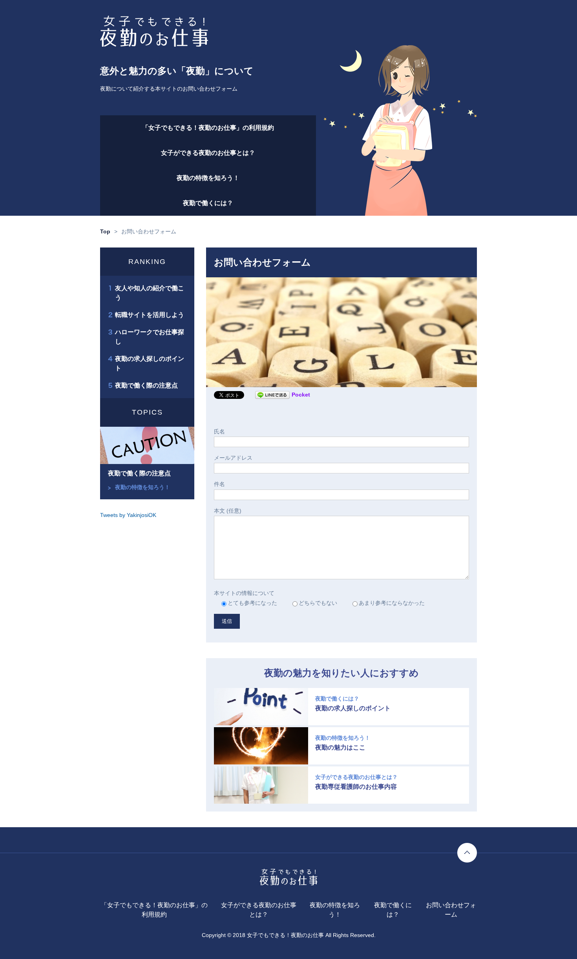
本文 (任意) (227, 511)
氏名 (219, 431)
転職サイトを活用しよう (149, 314)
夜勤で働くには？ (208, 203)
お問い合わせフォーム (451, 910)
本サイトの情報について (244, 593)
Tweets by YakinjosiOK (128, 515)
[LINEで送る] (272, 394)
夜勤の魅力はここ (340, 747)
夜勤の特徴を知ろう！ (208, 178)
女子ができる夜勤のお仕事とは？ (208, 152)
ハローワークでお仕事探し (149, 337)
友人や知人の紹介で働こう (149, 293)
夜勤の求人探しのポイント (353, 708)
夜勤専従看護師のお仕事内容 (356, 787)
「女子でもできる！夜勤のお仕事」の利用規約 (208, 127)
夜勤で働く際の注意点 (146, 385)
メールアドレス (233, 458)
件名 (219, 484)
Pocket (301, 394)
